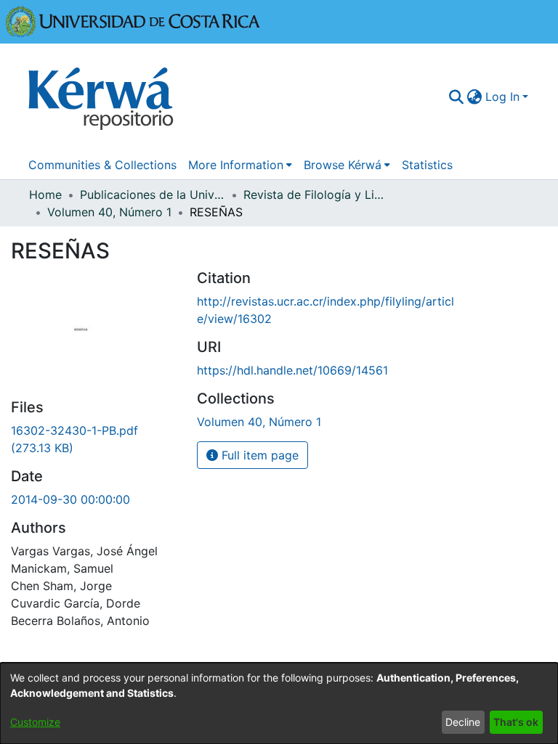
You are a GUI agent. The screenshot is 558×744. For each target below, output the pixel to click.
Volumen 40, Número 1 (109, 212)
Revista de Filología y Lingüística (316, 194)
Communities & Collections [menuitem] (102, 165)
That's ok (515, 722)
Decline (462, 722)
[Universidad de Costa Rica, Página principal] (133, 20)
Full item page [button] (258, 455)
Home (45, 194)
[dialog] (279, 703)
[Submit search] (457, 96)
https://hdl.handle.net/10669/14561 (292, 370)
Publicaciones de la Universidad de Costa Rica (152, 194)
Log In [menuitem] (502, 96)
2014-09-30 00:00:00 (70, 499)
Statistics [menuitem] (427, 165)
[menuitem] (475, 96)
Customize (35, 722)
